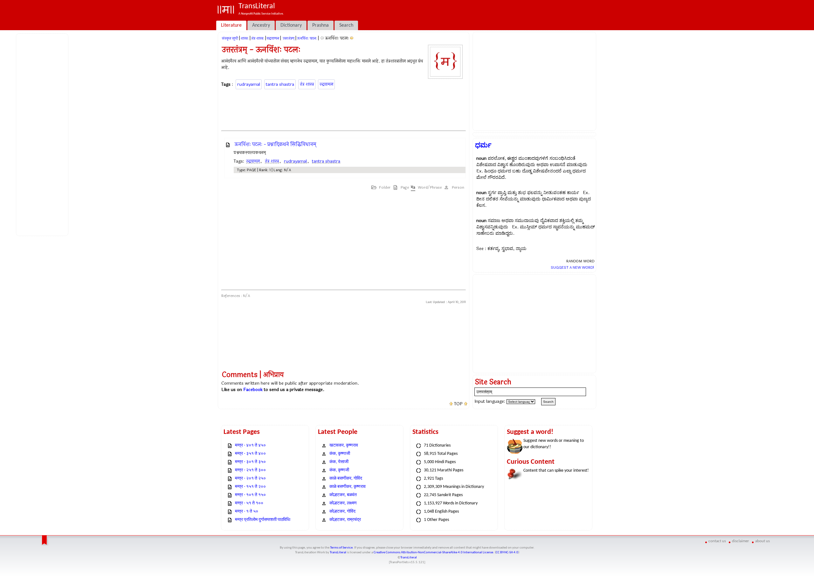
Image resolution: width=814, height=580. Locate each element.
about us (762, 541)
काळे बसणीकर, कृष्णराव (347, 486)
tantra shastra (280, 84)
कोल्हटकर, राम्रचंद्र (345, 519)
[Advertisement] (43, 133)
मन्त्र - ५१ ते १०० (249, 503)
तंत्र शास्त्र (307, 84)
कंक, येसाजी (338, 462)
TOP (458, 404)
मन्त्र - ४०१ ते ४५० (250, 445)
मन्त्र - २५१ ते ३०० (250, 470)
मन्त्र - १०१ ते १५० (250, 495)
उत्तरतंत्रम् (288, 38)
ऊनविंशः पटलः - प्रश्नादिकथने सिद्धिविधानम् (275, 144)
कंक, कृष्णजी (339, 470)
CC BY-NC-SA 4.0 (507, 552)
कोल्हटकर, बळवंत (343, 495)
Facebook (253, 389)
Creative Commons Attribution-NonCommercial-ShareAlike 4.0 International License (433, 552)
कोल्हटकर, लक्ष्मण (343, 503)
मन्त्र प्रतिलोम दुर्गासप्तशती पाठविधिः (263, 519)
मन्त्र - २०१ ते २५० (250, 478)
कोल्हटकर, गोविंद (342, 511)
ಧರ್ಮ (483, 145)
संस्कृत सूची (230, 38)
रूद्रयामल (273, 38)
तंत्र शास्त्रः (257, 38)
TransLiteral (338, 552)
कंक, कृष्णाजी (339, 453)
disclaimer (740, 541)
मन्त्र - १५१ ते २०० (250, 486)
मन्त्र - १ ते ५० (246, 511)
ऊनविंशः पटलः (307, 38)
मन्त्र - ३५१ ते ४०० (250, 453)
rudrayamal (248, 84)
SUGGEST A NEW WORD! (572, 267)
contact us (717, 541)
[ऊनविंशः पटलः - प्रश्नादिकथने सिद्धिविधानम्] (352, 38)
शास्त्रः (245, 38)
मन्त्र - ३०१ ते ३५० (250, 462)
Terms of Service (341, 548)
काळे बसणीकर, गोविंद (345, 478)
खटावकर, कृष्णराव (343, 445)
